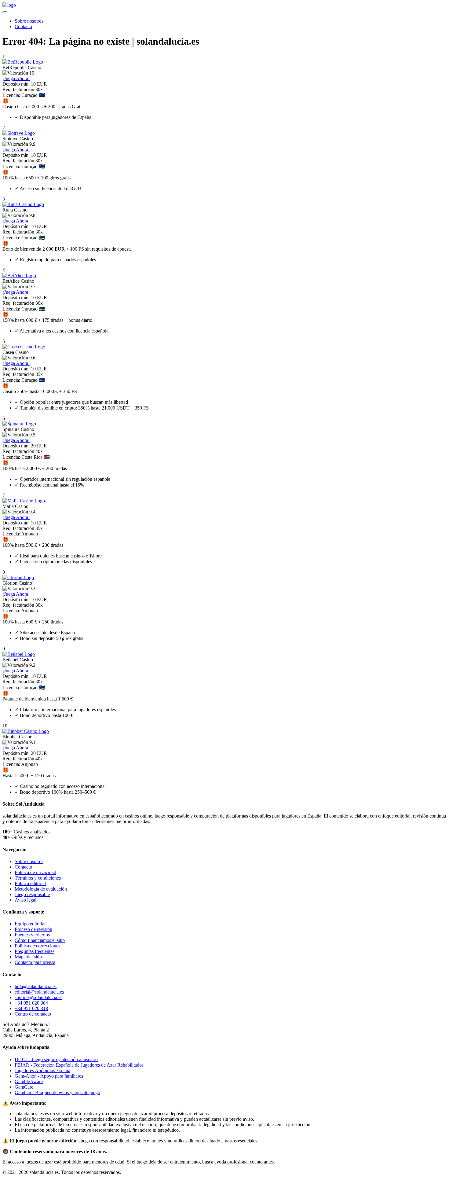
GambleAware (29, 1081)
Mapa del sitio (28, 956)
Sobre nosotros (29, 21)
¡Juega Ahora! (16, 78)
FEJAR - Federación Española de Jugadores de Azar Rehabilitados (79, 1065)
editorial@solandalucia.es (39, 991)
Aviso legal (25, 899)
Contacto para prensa (35, 962)
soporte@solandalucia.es (38, 997)
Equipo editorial (30, 923)
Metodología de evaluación (41, 888)
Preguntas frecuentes (34, 951)
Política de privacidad (35, 872)
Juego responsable (32, 894)
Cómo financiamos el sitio (40, 940)
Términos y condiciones (38, 877)
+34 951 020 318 (31, 1008)
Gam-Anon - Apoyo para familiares (49, 1076)
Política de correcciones (37, 945)
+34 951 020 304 (31, 1002)
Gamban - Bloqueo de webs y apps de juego (57, 1092)
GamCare (24, 1087)
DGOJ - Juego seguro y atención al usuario (56, 1059)
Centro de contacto (33, 1013)
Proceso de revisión (33, 929)
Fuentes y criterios (32, 934)
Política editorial (30, 883)
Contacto (23, 26)
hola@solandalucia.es (36, 986)
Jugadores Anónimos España (42, 1070)
